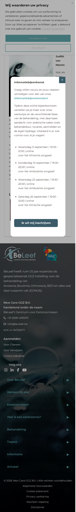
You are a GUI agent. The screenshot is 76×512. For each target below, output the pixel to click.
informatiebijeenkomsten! (31, 98)
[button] (62, 80)
